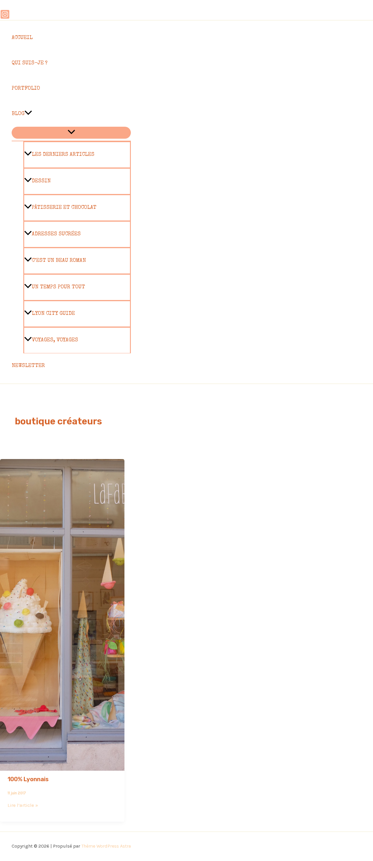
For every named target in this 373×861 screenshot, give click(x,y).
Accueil (22, 37)
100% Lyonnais (28, 779)
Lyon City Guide (53, 313)
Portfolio (26, 88)
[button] (28, 114)
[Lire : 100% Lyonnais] (62, 767)
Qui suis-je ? (29, 63)
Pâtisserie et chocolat (64, 207)
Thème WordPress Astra (106, 846)
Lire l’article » (23, 805)
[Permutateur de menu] (71, 133)
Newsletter (28, 365)
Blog (18, 114)
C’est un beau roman (59, 260)
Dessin (41, 181)
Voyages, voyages (55, 340)
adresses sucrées (56, 234)
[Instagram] (5, 17)
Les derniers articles (63, 154)
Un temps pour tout (58, 287)
